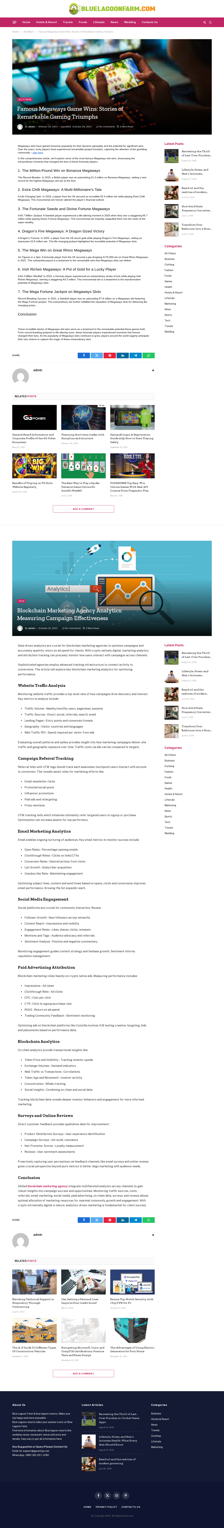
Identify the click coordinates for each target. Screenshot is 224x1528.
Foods (83, 22)
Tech (167, 320)
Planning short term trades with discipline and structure (82, 436)
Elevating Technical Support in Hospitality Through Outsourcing (33, 1302)
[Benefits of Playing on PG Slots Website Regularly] (34, 465)
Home (26, 22)
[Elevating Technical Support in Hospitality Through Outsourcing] (34, 1282)
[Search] (205, 22)
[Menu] (14, 22)
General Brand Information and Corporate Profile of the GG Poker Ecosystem (34, 438)
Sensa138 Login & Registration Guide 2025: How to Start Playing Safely (131, 438)
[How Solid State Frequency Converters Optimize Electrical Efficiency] (171, 211)
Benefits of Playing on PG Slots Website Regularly (32, 484)
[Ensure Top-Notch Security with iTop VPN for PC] (132, 1282)
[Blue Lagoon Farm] (112, 8)
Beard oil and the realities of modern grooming (194, 190)
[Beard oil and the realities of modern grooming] (171, 193)
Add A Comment (83, 509)
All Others (25, 99)
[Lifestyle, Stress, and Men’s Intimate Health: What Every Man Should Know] (171, 174)
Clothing (169, 264)
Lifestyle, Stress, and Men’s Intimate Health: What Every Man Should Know (195, 172)
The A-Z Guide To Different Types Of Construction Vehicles (34, 1349)
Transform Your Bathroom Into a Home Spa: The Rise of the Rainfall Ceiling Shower (197, 227)
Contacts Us (150, 22)
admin (31, 126)
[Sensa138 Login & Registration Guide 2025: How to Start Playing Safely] (132, 417)
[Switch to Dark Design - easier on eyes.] (210, 22)
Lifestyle (99, 22)
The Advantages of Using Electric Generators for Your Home (132, 1349)
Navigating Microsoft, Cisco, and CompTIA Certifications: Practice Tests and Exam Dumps (82, 1351)
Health (168, 287)
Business (169, 259)
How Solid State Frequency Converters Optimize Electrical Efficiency (196, 209)
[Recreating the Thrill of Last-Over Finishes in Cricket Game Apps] (171, 156)
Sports (168, 315)
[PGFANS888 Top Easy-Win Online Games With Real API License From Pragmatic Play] (132, 465)
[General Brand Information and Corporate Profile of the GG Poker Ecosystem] (34, 417)
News (114, 22)
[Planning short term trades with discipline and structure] (83, 417)
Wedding (130, 22)
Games (168, 281)
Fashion (168, 270)
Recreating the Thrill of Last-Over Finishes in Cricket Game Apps (196, 153)
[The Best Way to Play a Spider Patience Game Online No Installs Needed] (83, 465)
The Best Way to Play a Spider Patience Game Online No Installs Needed (80, 486)
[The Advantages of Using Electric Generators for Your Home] (132, 1330)
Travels (68, 22)
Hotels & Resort (46, 22)
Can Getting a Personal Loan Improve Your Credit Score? (80, 1301)
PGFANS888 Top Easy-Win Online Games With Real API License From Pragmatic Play (129, 486)
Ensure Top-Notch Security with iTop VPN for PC (131, 1301)
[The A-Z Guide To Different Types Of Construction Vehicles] (34, 1330)
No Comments (107, 126)
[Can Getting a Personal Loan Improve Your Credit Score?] (83, 1282)
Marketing (170, 303)
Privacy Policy (106, 1506)
